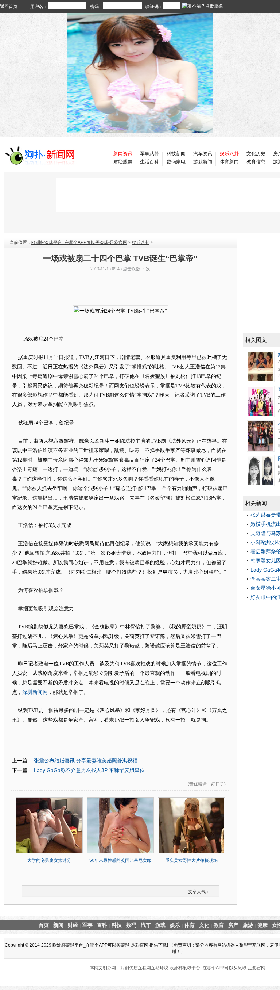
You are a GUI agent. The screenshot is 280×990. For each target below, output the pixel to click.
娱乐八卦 (140, 242)
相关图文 (256, 340)
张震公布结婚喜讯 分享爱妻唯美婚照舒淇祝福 (84, 761)
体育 (189, 925)
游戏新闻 (202, 161)
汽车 (146, 925)
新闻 (58, 925)
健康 (262, 925)
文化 (204, 925)
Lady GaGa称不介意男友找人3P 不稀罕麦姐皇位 (88, 770)
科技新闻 (176, 153)
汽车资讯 (202, 153)
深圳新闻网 (35, 692)
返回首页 (9, 6)
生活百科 (149, 161)
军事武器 (149, 153)
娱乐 (175, 925)
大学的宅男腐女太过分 (49, 860)
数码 (131, 925)
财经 (73, 925)
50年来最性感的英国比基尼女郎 (120, 860)
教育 (219, 925)
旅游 (248, 925)
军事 (87, 925)
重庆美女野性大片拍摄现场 (191, 860)
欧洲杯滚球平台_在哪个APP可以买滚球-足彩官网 (79, 242)
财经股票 (122, 161)
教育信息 (255, 161)
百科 (102, 925)
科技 (117, 925)
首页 (44, 925)
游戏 (160, 925)
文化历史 (255, 153)
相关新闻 (256, 503)
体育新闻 (229, 161)
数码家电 (176, 161)
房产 (233, 925)
